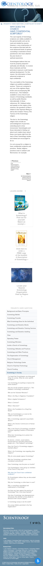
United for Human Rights (9, 557)
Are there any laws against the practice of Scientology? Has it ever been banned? (20, 491)
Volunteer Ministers (9, 541)
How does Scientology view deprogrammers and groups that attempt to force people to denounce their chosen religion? (21, 497)
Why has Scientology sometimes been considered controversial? (19, 460)
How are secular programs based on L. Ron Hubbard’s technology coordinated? (21, 388)
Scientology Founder (14, 318)
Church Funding (12, 369)
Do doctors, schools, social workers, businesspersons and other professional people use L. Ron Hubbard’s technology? (20, 441)
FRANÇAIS (6, 532)
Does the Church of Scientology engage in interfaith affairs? (20, 447)
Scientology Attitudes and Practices (18, 349)
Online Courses (26, 541)
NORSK (18, 533)
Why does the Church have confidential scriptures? (20, 473)
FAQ (16, 541)
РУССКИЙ (22, 532)
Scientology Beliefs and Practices (20, 540)
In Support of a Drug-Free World (28, 555)
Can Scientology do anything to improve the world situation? (21, 383)
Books (19, 541)
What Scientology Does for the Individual (20, 321)
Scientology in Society (14, 372)
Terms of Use (17, 563)
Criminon (34, 554)
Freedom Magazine (8, 554)
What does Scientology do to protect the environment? (20, 435)
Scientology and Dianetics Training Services (21, 328)
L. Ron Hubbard (7, 540)
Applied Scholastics (14, 555)
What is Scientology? (9, 550)
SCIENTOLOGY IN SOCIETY (33, 24)
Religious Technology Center (16, 362)
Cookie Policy (9, 563)
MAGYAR (12, 533)
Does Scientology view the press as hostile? (21, 464)
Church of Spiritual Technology (17, 366)
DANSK (35, 530)
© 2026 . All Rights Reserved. (18, 562)
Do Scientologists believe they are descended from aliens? (21, 478)
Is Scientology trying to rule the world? (19, 502)
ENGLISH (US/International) (10, 530)
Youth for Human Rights (23, 557)
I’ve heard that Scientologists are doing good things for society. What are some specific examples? (21, 378)
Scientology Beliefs (13, 314)
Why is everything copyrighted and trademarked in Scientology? (18, 486)
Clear (9, 335)
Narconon (5, 555)
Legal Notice (25, 563)
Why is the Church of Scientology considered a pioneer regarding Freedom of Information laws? (21, 430)
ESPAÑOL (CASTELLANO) (10, 535)
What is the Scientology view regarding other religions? (21, 452)
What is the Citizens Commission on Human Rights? (21, 424)
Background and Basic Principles (18, 311)
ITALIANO (27, 535)
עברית (12, 532)
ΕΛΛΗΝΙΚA (21, 535)
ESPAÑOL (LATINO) (32, 533)
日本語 (17, 532)
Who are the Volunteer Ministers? (18, 392)
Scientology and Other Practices (17, 352)
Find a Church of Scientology (16, 543)
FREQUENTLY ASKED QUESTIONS (14, 24)
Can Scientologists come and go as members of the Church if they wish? (21, 468)
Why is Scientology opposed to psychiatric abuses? (21, 419)
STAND (16, 554)
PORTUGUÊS (34, 535)
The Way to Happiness (24, 554)
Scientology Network (23, 548)
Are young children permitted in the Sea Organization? (20, 505)
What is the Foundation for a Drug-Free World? (19, 410)
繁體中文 (28, 532)
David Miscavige (32, 550)
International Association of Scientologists (24, 553)
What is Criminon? (13, 402)
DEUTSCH (6, 533)
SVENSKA (23, 533)
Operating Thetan (12, 338)
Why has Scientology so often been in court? (21, 482)
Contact (6, 543)
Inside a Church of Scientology (17, 345)
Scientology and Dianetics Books (18, 325)
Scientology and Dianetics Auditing (18, 332)
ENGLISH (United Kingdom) (25, 530)
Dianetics (14, 548)
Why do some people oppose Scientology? (21, 456)
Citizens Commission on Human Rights (18, 557)
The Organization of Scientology (17, 355)
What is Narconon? (13, 406)
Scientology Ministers (14, 342)
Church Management (14, 359)
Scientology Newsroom (21, 550)
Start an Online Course (24, 551)
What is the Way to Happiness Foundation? (21, 396)
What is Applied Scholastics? (16, 399)
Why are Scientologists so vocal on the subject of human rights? (20, 414)
